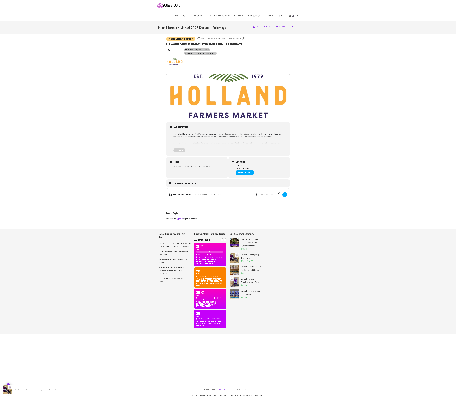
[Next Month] (225, 239)
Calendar (178, 183)
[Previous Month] (222, 239)
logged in (179, 218)
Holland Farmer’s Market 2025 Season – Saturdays (281, 27)
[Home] (254, 27)
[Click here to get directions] (284, 194)
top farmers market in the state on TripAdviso (239, 134)
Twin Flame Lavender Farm (225, 390)
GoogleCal (191, 183)
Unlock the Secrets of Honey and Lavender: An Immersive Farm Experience (171, 270)
